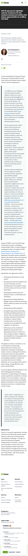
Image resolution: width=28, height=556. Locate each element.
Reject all (18, 552)
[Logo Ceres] (5, 3)
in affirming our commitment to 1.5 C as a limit (14, 200)
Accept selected (12, 552)
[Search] (22, 2)
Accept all (5, 552)
